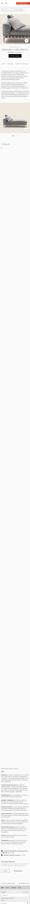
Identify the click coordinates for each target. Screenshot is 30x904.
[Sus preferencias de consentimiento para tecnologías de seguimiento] (27, 902)
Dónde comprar (15, 56)
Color (2, 900)
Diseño (3, 63)
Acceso (5, 870)
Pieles (7, 887)
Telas (2, 887)
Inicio (2, 8)
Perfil (19, 887)
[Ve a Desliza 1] (13, 135)
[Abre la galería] (27, 41)
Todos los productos (18, 8)
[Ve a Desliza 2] (17, 135)
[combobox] (15, 895)
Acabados (13, 887)
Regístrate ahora (18, 870)
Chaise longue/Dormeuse (6, 10)
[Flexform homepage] (23, 3)
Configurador (10, 63)
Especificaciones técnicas (21, 63)
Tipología (3, 892)
